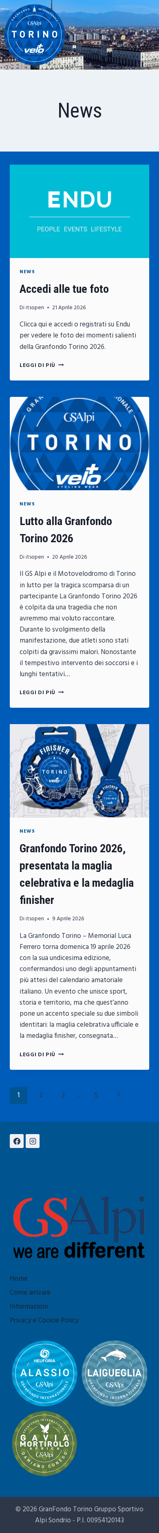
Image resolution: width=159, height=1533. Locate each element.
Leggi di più (42, 365)
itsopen (35, 307)
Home (19, 1278)
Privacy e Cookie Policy (44, 1320)
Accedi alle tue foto (64, 289)
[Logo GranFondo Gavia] (44, 1443)
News (27, 272)
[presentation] (79, 211)
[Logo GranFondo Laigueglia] (114, 1373)
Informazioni (29, 1306)
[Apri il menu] (147, 34)
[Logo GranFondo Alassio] (44, 1373)
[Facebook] (17, 1141)
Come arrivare (30, 1292)
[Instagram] (33, 1141)
